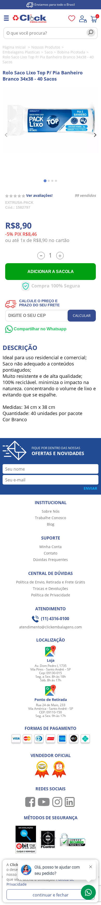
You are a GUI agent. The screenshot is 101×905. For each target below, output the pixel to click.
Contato (50, 553)
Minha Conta (50, 546)
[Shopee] (59, 769)
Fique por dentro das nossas (58, 451)
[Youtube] (44, 801)
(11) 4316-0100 (54, 618)
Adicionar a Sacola (50, 271)
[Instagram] (58, 801)
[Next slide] (94, 134)
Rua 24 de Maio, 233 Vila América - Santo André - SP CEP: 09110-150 (50, 708)
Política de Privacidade (50, 594)
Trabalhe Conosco (50, 517)
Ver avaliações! (39, 195)
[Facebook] (31, 801)
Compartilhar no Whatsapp (40, 329)
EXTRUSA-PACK (19, 202)
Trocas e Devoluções (50, 588)
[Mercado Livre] (42, 769)
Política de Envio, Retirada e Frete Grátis (50, 582)
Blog (50, 524)
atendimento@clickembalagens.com (50, 627)
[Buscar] (90, 33)
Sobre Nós (51, 511)
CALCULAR (82, 315)
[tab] (45, 180)
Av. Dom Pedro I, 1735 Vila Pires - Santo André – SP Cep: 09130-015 (50, 669)
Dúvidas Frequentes (50, 559)
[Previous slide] (6, 134)
